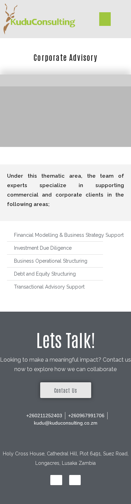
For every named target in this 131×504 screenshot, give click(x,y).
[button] (105, 19)
